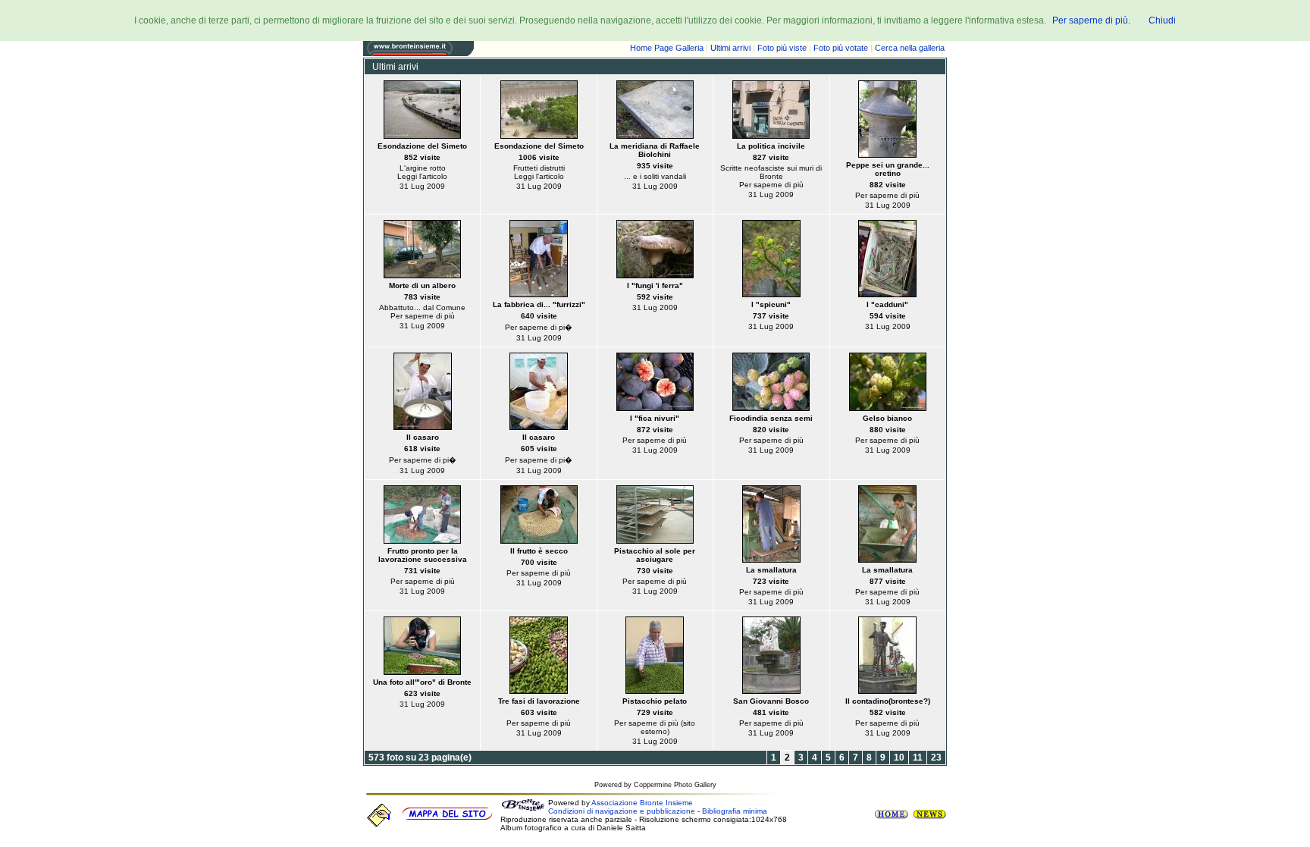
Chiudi (1162, 20)
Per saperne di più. (1091, 20)
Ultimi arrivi (730, 47)
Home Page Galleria (667, 47)
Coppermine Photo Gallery (675, 785)
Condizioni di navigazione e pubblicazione (621, 811)
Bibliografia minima (734, 811)
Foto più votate (840, 47)
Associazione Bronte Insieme (642, 802)
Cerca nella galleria (910, 47)
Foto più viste (782, 47)
